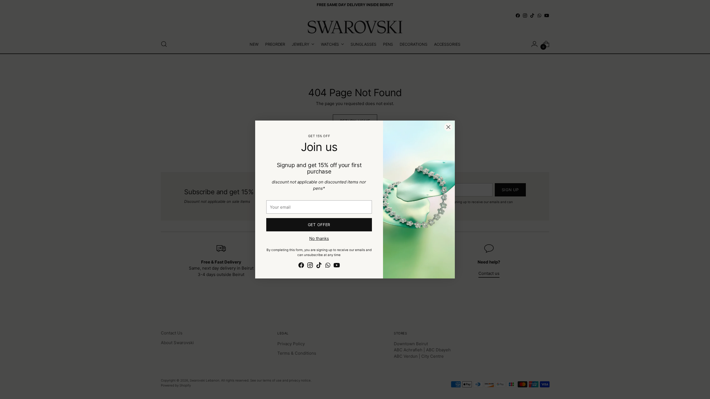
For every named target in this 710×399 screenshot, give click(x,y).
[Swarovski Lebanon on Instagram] (310, 266)
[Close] (448, 127)
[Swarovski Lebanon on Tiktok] (319, 266)
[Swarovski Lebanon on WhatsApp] (327, 266)
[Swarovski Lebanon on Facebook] (301, 266)
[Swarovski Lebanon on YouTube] (336, 266)
